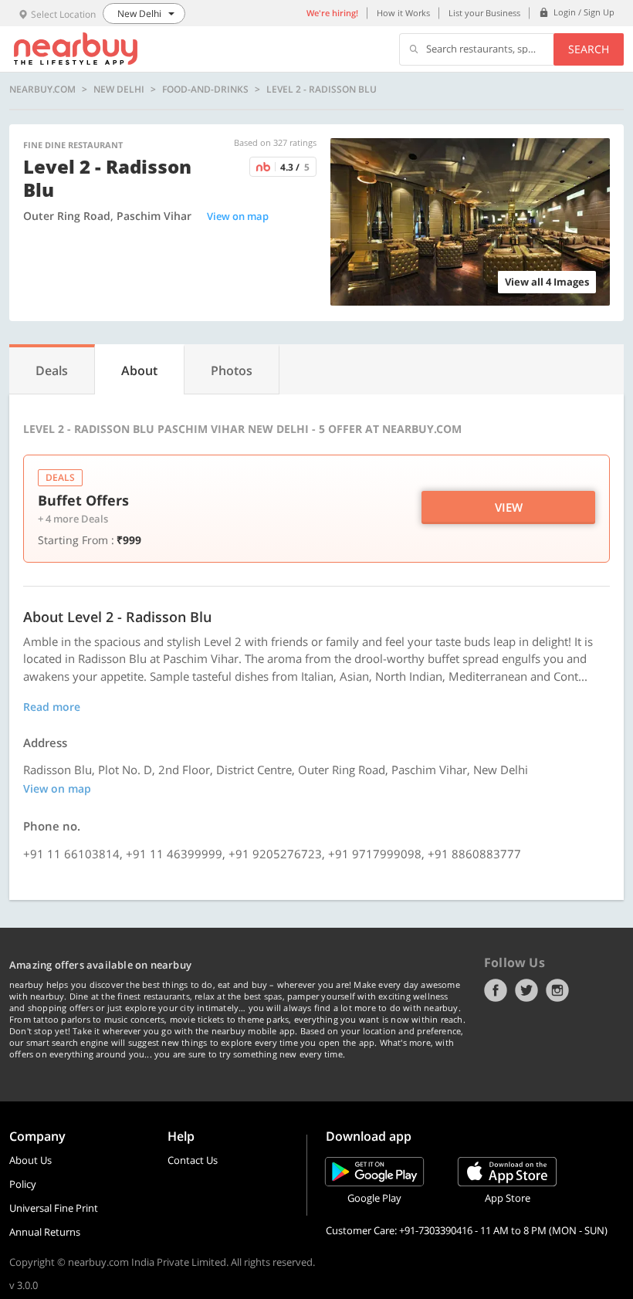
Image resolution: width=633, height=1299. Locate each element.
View (509, 507)
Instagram (557, 990)
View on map (238, 216)
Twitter (526, 990)
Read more (51, 706)
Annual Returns (44, 1232)
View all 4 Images (547, 282)
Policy (22, 1184)
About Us (30, 1160)
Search (588, 49)
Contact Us (193, 1160)
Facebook (495, 990)
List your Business (484, 13)
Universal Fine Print (53, 1208)
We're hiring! (332, 13)
